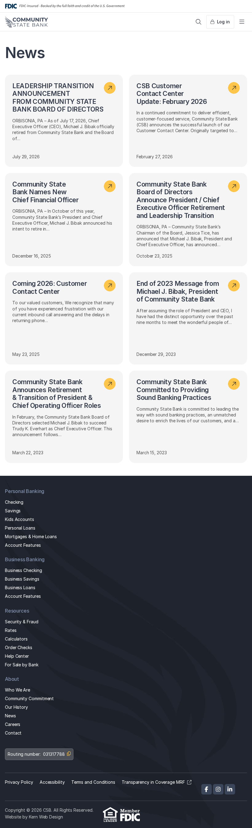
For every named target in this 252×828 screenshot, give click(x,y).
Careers (12, 724)
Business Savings (22, 579)
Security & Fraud (21, 621)
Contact (13, 732)
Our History (16, 707)
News (10, 715)
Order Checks (18, 647)
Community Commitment (29, 698)
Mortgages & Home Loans (31, 536)
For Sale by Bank (21, 664)
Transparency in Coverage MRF (153, 782)
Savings (13, 510)
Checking (14, 502)
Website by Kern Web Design (34, 816)
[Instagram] (218, 789)
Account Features (23, 545)
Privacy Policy (19, 782)
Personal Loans (20, 527)
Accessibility (52, 782)
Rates (11, 630)
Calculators (16, 638)
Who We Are (17, 689)
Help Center (17, 656)
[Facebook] (206, 789)
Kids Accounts (19, 519)
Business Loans (20, 587)
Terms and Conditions (93, 782)
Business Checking (23, 570)
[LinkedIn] (230, 789)
